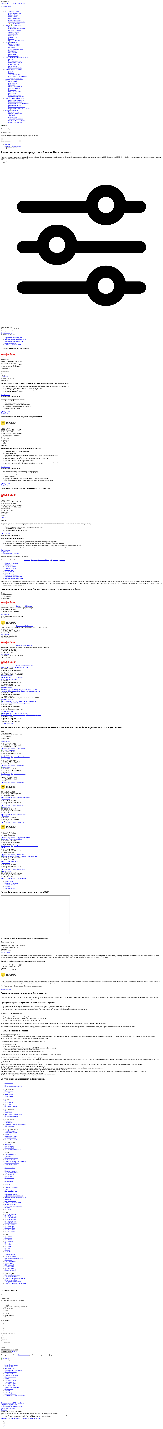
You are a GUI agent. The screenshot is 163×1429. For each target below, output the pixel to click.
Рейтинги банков (10, 1368)
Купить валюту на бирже (16, 96)
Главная (7, 144)
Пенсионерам (9, 1091)
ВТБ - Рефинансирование (9, 679)
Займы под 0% (13, 34)
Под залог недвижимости (13, 1149)
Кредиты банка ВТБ (17, 854)
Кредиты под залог (11, 1171)
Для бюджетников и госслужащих (15, 1161)
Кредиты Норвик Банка (18, 878)
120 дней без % (9, 1266)
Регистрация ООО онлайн (16, 120)
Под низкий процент (11, 1158)
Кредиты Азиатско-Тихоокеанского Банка (24, 846)
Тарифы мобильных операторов (15, 1395)
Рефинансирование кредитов (14, 338)
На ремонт (8, 1101)
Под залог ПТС (13, 35)
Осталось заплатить (7, 329)
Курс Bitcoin (12, 93)
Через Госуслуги (10, 1159)
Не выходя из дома (11, 1139)
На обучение (9, 1102)
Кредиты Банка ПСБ (17, 822)
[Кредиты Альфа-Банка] (5, 952)
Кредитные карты (14, 44)
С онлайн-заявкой (10, 1261)
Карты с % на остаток (15, 68)
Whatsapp (4, 1406)
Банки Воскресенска (15, 13)
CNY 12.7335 (22, 3)
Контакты (8, 1390)
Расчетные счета (13, 112)
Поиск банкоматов (14, 18)
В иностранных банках (12, 1163)
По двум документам (11, 1116)
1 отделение (4, 377)
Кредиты (8, 25)
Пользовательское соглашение (31, 1418)
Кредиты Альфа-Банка (18, 765)
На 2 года (8, 1244)
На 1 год (7, 1243)
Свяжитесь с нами (23, 1355)
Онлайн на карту (10, 1131)
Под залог (8, 1209)
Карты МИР (12, 54)
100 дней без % (9, 1265)
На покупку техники (11, 1106)
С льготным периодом (15, 49)
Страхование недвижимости (17, 76)
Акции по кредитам (11, 1164)
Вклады (10, 59)
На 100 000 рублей (11, 1216)
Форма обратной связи (8, 1408)
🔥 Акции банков (14, 23)
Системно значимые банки (13, 1370)
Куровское (54, 560)
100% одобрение (10, 1126)
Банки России (12, 16)
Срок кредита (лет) (7, 331)
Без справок (12, 51)
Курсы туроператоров (15, 86)
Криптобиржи (12, 66)
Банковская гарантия (15, 122)
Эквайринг (11, 115)
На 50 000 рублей (10, 1214)
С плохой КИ (9, 1122)
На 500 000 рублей (11, 1223)
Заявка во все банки (11, 1136)
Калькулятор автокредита (16, 107)
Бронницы (62, 560)
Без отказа (11, 47)
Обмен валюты (9, 1382)
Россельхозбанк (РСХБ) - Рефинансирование (15, 703)
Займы (7, 1378)
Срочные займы (13, 32)
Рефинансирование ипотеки (14, 341)
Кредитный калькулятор (16, 40)
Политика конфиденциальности (11, 1418)
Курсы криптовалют (14, 95)
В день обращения (10, 1138)
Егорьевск (34, 560)
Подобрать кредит (6, 333)
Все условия (5, 614)
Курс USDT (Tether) (14, 91)
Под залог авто (9, 1146)
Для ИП (7, 1189)
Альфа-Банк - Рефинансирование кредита (14, 667)
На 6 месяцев (9, 1241)
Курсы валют (9, 79)
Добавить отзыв (6, 989)
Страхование (9, 69)
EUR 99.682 (13, 3)
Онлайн (7, 1207)
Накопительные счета (15, 61)
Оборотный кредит (11, 1191)
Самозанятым (9, 1096)
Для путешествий (14, 74)
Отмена (14, 1351)
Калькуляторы (9, 98)
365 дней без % (9, 1268)
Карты (7, 42)
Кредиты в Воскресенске (13, 146)
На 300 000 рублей (11, 1221)
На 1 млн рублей (10, 1224)
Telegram (3, 1404)
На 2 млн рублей (10, 1228)
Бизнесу (7, 110)
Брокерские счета (14, 64)
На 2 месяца (8, 1238)
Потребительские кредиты (16, 28)
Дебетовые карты (14, 45)
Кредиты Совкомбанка (18, 748)
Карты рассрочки (10, 566)
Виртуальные (12, 52)
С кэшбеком (8, 1260)
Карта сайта (8, 1392)
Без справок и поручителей (13, 1114)
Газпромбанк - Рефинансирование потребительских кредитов (21, 715)
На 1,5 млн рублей (10, 1226)
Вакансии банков (10, 1394)
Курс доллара (12, 83)
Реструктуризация (10, 343)
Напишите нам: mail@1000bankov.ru (12, 1403)
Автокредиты (12, 37)
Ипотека (11, 39)
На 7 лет (7, 1250)
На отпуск (8, 1104)
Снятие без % (9, 1263)
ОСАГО (10, 71)
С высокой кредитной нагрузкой (15, 1124)
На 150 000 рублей (11, 1217)
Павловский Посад (44, 560)
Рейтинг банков (13, 15)
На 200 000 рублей (11, 1219)
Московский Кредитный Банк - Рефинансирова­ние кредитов (20, 691)
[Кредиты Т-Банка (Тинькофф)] (8, 978)
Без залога (8, 1144)
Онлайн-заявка (5, 395)
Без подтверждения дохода (13, 1206)
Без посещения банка (11, 1132)
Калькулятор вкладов (15, 62)
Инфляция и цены (10, 1384)
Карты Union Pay (13, 56)
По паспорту (9, 1111)
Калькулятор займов (14, 105)
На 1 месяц (8, 1236)
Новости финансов (14, 20)
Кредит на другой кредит (13, 344)
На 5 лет (7, 1248)
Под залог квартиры (11, 1173)
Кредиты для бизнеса (15, 113)
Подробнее (4, 413)
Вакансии (4, 1410)
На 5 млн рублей (10, 1231)
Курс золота (12, 90)
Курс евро (11, 85)
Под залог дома (9, 1174)
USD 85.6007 (5, 3)
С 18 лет (7, 1092)
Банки (7, 11)
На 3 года (8, 1246)
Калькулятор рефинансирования (18, 103)
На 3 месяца (8, 1239)
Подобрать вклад (10, 1385)
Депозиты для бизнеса (15, 119)
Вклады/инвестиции (11, 57)
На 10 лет (8, 1251)
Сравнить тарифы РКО (12, 1387)
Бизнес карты (12, 117)
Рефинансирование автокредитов (15, 339)
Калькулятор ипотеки (15, 102)
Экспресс (8, 1156)
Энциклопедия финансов (16, 22)
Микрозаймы (9, 565)
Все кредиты (12, 27)
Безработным (9, 1094)
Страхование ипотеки (15, 78)
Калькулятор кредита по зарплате (19, 108)
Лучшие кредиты (10, 1154)
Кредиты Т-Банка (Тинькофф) (20, 757)
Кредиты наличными (11, 563)
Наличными (8, 1134)
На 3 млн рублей (10, 1229)
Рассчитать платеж (7, 676)
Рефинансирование (14, 30)
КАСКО (11, 73)
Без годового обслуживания (14, 1258)
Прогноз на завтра (14, 88)
